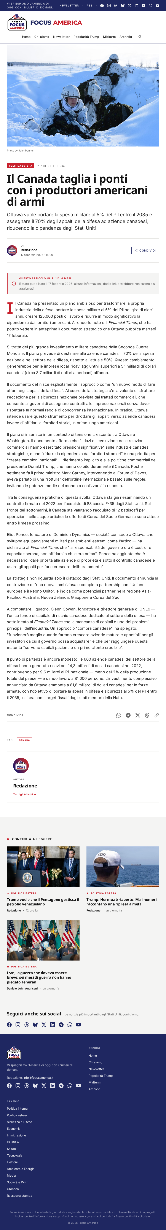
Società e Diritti (17, 1182)
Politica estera (20, 165)
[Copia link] (156, 715)
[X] (129, 5)
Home (26, 36)
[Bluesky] (122, 5)
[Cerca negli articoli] (140, 36)
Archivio (126, 36)
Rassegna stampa (19, 1195)
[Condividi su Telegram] (128, 715)
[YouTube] (157, 5)
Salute (11, 1148)
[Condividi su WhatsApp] (118, 715)
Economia (14, 1128)
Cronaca (13, 1189)
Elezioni (12, 1162)
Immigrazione (16, 1135)
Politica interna (17, 1108)
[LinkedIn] (136, 5)
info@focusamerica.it (38, 1077)
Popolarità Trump (86, 36)
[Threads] (116, 5)
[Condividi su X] (137, 715)
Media (11, 1175)
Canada (24, 740)
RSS (90, 5)
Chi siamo (41, 36)
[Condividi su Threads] (147, 715)
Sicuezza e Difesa (19, 1122)
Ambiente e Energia (21, 1169)
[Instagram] (109, 5)
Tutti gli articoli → (24, 794)
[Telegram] (143, 5)
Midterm (109, 36)
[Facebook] (102, 5)
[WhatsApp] (150, 5)
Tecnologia (14, 1155)
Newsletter (69, 5)
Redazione (29, 250)
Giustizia (13, 1142)
